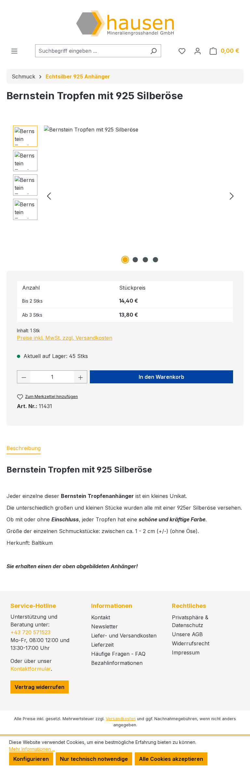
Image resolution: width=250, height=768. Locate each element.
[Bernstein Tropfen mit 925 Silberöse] (140, 196)
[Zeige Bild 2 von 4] (135, 259)
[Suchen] (153, 50)
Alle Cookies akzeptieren (171, 759)
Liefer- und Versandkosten (124, 635)
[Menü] (14, 50)
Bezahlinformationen (117, 663)
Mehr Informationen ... (32, 749)
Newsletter (104, 626)
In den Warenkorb (161, 377)
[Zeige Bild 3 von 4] (145, 259)
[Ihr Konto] (197, 50)
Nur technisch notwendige (94, 759)
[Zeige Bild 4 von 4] (155, 259)
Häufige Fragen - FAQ (118, 654)
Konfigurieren (31, 759)
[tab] (24, 448)
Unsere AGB (187, 634)
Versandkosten (121, 718)
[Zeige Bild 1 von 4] (125, 259)
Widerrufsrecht (190, 643)
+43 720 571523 (30, 632)
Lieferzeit (102, 644)
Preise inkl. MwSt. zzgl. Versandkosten (64, 338)
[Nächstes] (232, 195)
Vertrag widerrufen (39, 687)
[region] (125, 196)
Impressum (186, 652)
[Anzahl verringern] (24, 376)
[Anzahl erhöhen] (81, 376)
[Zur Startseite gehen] (125, 23)
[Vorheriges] (49, 195)
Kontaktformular (30, 668)
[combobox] (90, 50)
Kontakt (100, 617)
